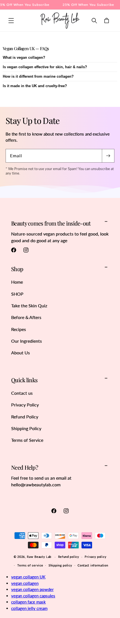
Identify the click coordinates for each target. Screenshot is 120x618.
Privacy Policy (25, 404)
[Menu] (11, 20)
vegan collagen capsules (33, 595)
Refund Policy (24, 416)
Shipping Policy (26, 428)
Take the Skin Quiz (29, 305)
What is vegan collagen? (24, 57)
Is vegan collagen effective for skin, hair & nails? (45, 67)
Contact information (93, 565)
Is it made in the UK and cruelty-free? (35, 86)
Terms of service (30, 565)
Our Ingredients (26, 341)
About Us (20, 352)
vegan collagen (25, 583)
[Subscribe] (108, 156)
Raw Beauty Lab (39, 556)
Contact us (22, 393)
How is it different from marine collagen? (38, 76)
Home (17, 282)
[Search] (94, 20)
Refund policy (68, 556)
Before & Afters (26, 317)
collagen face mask (28, 601)
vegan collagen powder (32, 589)
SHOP (17, 293)
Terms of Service (27, 440)
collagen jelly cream (29, 608)
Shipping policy (60, 565)
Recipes (18, 329)
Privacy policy (95, 556)
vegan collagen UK (28, 576)
